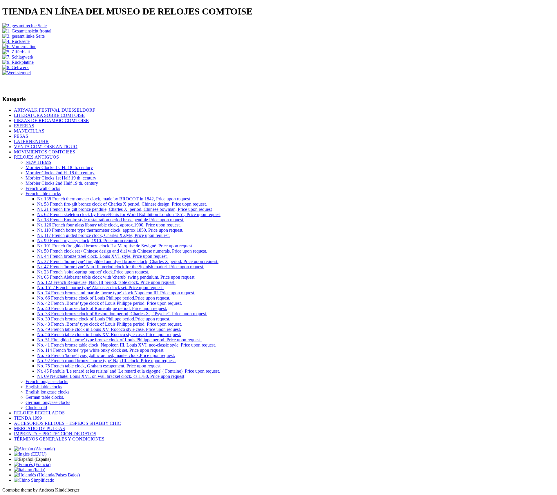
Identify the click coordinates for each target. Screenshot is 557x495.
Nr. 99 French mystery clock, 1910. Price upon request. (87, 240)
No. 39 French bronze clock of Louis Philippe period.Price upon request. (103, 318)
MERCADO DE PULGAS (39, 428)
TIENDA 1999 (28, 418)
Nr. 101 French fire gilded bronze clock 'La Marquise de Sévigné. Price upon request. (115, 245)
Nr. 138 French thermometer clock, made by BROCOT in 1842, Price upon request (113, 198)
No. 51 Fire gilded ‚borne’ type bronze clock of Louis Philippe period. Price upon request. (119, 339)
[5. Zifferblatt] (16, 51)
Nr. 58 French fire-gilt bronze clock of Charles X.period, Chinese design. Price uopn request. (122, 204)
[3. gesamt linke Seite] (23, 36)
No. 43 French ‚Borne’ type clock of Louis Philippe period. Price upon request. (109, 324)
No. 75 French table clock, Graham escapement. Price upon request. (99, 365)
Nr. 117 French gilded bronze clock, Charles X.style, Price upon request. (103, 235)
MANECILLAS (29, 130)
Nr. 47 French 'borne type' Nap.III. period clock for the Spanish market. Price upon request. (120, 266)
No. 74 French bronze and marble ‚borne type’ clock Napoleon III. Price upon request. (116, 292)
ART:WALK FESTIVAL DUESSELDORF (54, 110)
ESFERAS (24, 125)
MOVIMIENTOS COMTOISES (44, 151)
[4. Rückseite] (16, 41)
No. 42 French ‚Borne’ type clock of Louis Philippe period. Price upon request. (109, 303)
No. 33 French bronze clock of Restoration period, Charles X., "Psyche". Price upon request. (122, 313)
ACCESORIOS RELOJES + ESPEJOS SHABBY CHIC (67, 423)
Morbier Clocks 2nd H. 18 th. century (60, 172)
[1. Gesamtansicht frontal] (26, 30)
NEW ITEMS (38, 162)
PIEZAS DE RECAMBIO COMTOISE (51, 120)
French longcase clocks (47, 381)
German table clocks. (45, 397)
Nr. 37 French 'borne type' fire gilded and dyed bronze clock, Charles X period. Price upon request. (127, 261)
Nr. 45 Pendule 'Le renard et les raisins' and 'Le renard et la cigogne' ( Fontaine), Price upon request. (128, 371)
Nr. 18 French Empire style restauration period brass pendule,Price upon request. (110, 219)
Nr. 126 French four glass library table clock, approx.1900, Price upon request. (109, 224)
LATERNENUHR (31, 141)
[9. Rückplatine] (18, 62)
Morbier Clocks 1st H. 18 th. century (59, 167)
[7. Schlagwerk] (17, 57)
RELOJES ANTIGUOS (36, 157)
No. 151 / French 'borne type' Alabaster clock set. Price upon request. (100, 287)
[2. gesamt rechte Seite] (24, 25)
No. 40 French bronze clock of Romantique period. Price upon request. (102, 308)
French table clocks (43, 193)
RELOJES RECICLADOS (39, 412)
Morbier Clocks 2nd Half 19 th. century (62, 183)
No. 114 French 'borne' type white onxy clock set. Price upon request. (100, 350)
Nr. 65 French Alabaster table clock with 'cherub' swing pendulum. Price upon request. (116, 277)
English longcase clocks (47, 391)
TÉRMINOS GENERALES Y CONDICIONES (59, 438)
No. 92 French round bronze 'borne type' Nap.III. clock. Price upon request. (106, 360)
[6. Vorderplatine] (19, 46)
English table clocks (44, 386)
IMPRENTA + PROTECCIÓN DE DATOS (55, 433)
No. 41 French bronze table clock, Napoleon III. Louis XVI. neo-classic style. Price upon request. (126, 344)
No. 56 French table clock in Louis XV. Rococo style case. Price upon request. (109, 334)
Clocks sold (36, 407)
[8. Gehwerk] (15, 67)
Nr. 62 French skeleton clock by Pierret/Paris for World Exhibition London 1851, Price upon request (128, 214)
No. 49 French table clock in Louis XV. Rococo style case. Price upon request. (109, 329)
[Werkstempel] (16, 72)
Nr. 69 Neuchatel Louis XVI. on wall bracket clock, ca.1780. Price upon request (110, 376)
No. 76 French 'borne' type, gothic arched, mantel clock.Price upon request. (106, 355)
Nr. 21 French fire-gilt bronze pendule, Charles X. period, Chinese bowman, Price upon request (124, 209)
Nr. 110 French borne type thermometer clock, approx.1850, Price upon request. (110, 230)
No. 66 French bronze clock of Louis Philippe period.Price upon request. (103, 297)
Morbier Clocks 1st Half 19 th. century (61, 177)
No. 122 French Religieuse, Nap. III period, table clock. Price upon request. (106, 282)
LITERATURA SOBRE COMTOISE (49, 115)
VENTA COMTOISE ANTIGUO (45, 146)
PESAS (21, 136)
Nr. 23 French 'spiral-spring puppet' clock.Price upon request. (93, 271)
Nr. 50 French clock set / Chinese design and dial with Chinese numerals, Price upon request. (122, 251)
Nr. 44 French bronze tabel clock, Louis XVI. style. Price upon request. (102, 256)
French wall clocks (43, 188)
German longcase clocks (48, 402)
